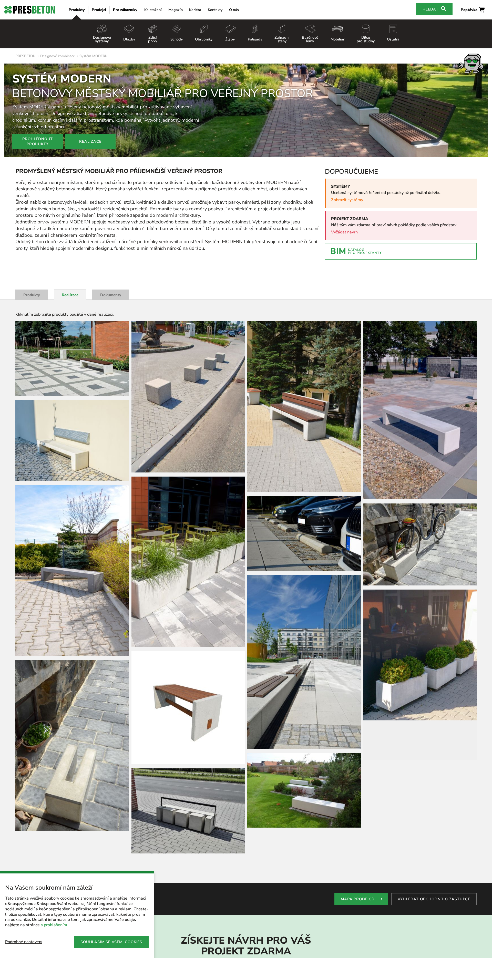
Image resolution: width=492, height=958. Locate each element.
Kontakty (215, 9)
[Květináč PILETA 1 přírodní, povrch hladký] (188, 406)
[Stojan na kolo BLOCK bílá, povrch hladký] (188, 655)
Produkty (77, 9)
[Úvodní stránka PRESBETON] (29, 10)
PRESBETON (25, 56)
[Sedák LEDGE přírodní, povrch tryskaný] (304, 408)
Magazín (175, 9)
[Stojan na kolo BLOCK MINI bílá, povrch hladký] (304, 801)
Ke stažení (153, 9)
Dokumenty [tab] (110, 294)
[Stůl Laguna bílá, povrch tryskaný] (188, 552)
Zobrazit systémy (347, 200)
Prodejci (99, 9)
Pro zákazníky (125, 9)
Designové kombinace (57, 56)
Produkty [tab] (31, 294)
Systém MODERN (93, 56)
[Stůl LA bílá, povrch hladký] (420, 793)
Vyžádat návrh (344, 232)
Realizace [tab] (70, 294)
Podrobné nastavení (23, 942)
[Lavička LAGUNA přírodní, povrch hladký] (72, 358)
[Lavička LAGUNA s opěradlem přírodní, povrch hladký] (188, 787)
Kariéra (195, 9)
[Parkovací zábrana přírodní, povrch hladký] (188, 914)
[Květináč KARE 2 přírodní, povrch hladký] (420, 534)
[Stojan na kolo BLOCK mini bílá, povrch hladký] (72, 745)
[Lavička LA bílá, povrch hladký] (72, 440)
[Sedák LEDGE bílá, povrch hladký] (304, 536)
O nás (234, 9)
